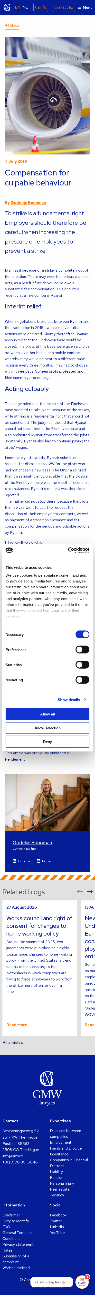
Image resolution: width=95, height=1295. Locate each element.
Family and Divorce (66, 1148)
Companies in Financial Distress (69, 1162)
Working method (16, 1267)
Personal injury (62, 1183)
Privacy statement (18, 1244)
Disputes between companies (65, 1133)
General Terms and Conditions (18, 1235)
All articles (13, 1042)
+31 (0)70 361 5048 (20, 1162)
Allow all (47, 714)
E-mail (46, 861)
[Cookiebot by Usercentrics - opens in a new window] (68, 550)
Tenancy (57, 1195)
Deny (47, 742)
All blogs (12, 25)
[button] (80, 891)
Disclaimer (11, 1215)
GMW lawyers (7, 7)
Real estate (60, 1189)
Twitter (56, 1221)
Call (38, 7)
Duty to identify (15, 1221)
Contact (61, 7)
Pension (56, 1177)
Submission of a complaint (15, 1259)
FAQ (6, 1226)
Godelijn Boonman (28, 202)
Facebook (58, 1215)
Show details (69, 699)
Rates (7, 1250)
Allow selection (48, 728)
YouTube (57, 1232)
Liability (56, 1171)
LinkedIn (24, 861)
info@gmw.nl (12, 1156)
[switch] (82, 649)
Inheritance (59, 1154)
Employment (60, 1142)
